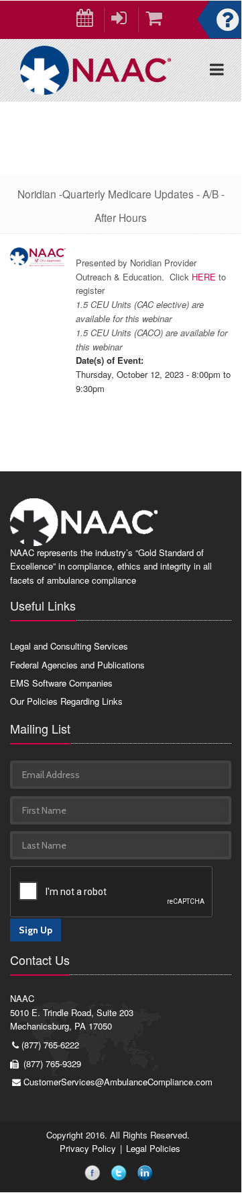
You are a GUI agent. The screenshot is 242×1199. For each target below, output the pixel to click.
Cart (155, 19)
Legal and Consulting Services (69, 646)
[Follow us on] (94, 1175)
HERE (204, 276)
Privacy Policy (88, 1148)
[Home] (95, 69)
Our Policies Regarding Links (66, 701)
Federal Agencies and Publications (77, 664)
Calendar (87, 19)
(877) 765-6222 (50, 1044)
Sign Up (35, 930)
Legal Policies (153, 1148)
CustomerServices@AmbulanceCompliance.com (118, 1081)
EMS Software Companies (61, 682)
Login (121, 19)
